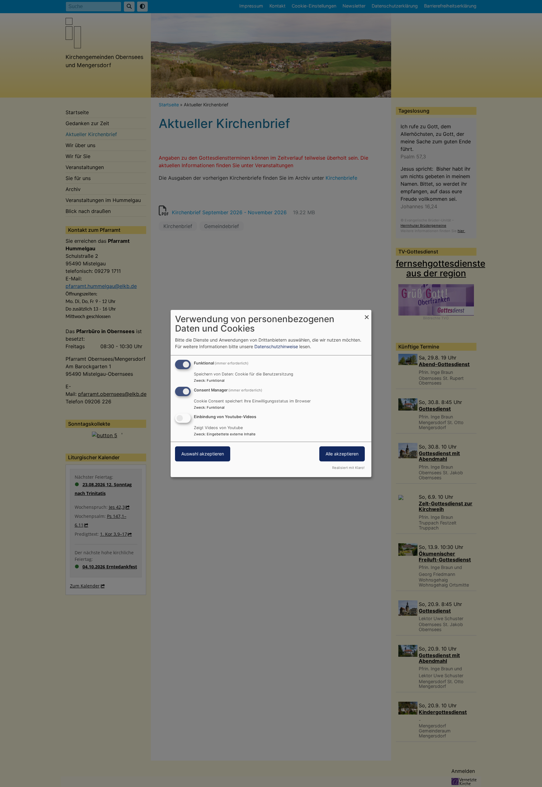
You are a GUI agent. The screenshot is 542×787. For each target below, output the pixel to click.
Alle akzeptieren (342, 454)
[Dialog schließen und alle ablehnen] (366, 314)
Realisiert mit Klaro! (348, 467)
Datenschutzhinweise (276, 346)
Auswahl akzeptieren (202, 454)
